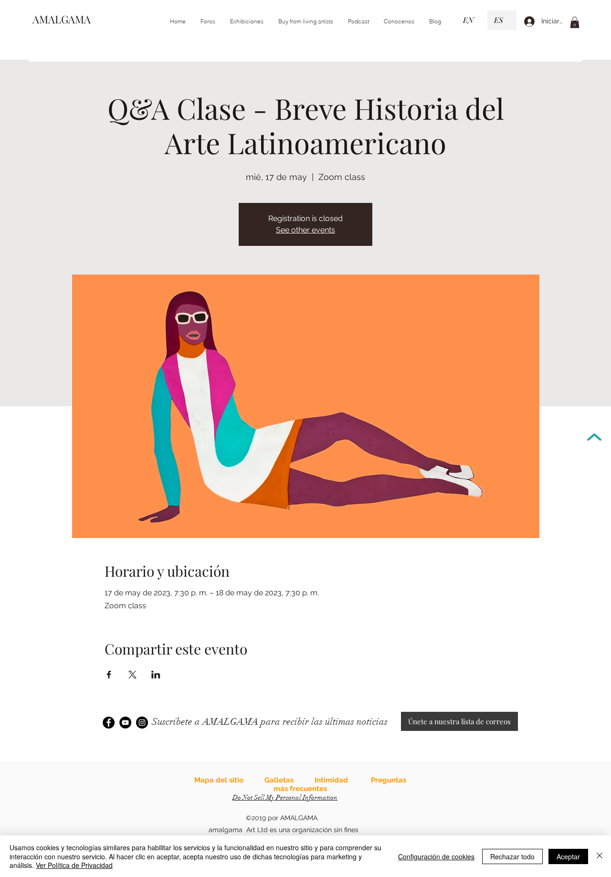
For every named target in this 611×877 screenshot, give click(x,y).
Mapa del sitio (218, 780)
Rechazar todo (512, 856)
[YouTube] (125, 723)
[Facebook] (109, 723)
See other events (305, 229)
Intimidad (331, 780)
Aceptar (568, 856)
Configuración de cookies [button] (436, 856)
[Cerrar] (599, 856)
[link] (574, 22)
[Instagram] (142, 723)
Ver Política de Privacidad (74, 865)
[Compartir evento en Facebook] (109, 674)
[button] (246, 21)
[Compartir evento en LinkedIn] (155, 674)
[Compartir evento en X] (132, 674)
